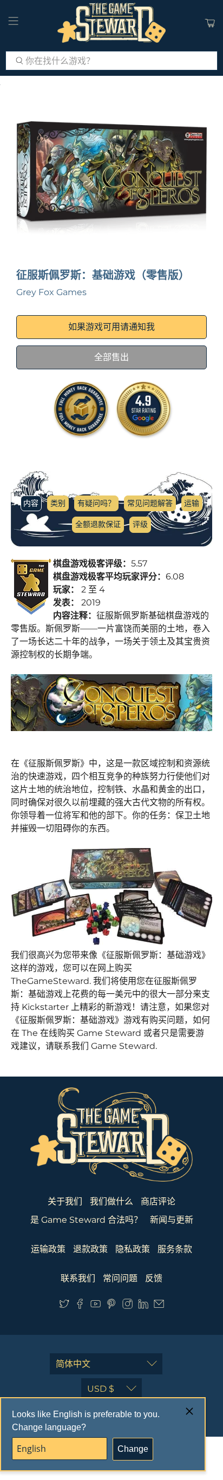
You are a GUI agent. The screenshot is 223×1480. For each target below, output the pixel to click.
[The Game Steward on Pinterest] (111, 1306)
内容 (30, 503)
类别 (57, 503)
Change (132, 1448)
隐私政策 (132, 1249)
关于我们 (65, 1201)
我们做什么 (111, 1201)
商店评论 (158, 1201)
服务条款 (175, 1249)
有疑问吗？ (96, 503)
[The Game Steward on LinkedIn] (143, 1306)
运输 (191, 503)
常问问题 (120, 1278)
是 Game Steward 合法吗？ (86, 1220)
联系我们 (78, 1278)
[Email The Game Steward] (159, 1306)
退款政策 (90, 1249)
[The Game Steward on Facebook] (80, 1306)
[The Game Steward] (111, 23)
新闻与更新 (171, 1220)
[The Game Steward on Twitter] (64, 1306)
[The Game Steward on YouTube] (95, 1306)
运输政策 (48, 1249)
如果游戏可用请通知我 (111, 327)
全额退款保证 (98, 524)
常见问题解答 (150, 503)
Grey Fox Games (51, 292)
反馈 (153, 1278)
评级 (140, 524)
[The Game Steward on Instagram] (127, 1306)
